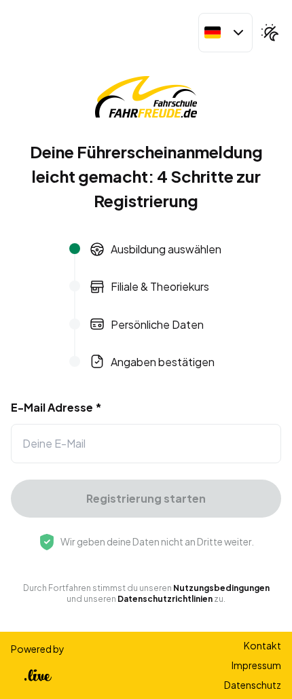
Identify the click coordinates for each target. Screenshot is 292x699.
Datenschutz (252, 685)
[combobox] (225, 32)
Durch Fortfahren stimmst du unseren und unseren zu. (146, 593)
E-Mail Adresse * (56, 407)
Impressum (256, 665)
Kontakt (262, 645)
